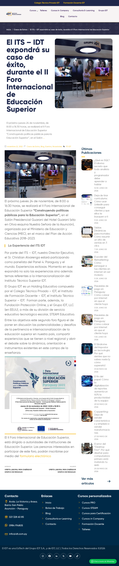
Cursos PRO (88, 503)
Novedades (57, 146)
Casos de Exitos (33, 146)
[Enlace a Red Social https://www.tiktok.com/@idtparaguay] (77, 556)
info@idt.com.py (18, 534)
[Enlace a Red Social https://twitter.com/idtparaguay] (63, 556)
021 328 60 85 (16, 517)
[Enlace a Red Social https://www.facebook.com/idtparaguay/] (50, 556)
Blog (62, 17)
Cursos (33, 11)
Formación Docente (93, 524)
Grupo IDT (103, 11)
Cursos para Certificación (96, 513)
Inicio (48, 503)
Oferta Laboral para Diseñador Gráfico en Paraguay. (18, 471)
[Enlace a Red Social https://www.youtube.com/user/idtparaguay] (70, 556)
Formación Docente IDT (74, 3)
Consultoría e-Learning (83, 11)
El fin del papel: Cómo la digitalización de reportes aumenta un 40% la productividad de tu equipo (102, 388)
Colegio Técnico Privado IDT (47, 3)
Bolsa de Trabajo (54, 508)
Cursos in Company (60, 11)
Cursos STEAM (90, 508)
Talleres (43, 11)
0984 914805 (16, 525)
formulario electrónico (36, 456)
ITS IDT (68, 146)
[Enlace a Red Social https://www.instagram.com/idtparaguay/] (43, 556)
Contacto (72, 17)
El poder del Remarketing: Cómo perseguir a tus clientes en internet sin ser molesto (102, 266)
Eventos (48, 146)
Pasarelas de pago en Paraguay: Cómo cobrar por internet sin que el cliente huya (101, 295)
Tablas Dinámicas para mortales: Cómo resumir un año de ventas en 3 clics (102, 236)
